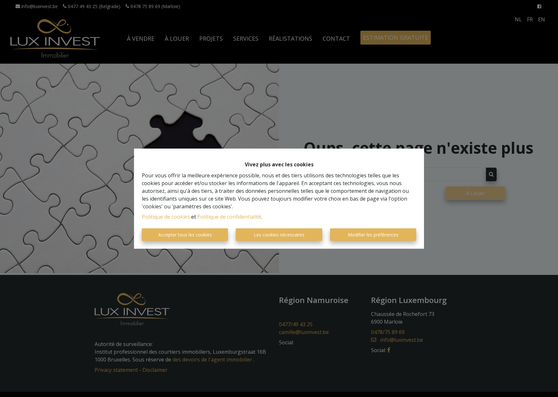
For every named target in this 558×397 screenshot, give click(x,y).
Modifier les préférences (373, 235)
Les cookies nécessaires (279, 235)
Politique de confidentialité (229, 216)
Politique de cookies (166, 216)
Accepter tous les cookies (185, 235)
